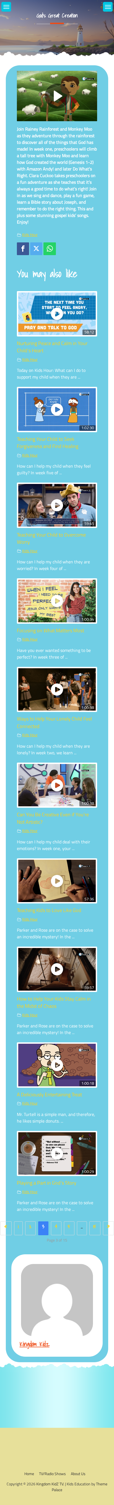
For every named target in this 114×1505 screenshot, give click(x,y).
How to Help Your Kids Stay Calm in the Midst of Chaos (54, 1002)
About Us (78, 1473)
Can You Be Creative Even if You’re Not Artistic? (53, 818)
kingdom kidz (35, 1344)
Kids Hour (30, 235)
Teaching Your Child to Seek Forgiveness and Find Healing (47, 442)
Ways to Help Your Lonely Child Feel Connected (54, 722)
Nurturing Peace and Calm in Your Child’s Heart (52, 347)
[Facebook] (23, 248)
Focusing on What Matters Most (50, 630)
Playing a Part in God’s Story (46, 1183)
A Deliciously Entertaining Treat (49, 1094)
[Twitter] (36, 248)
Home (29, 1473)
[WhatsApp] (49, 248)
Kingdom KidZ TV (49, 1484)
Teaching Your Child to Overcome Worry (51, 538)
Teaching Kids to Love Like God (49, 910)
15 (94, 1226)
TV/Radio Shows (52, 1473)
